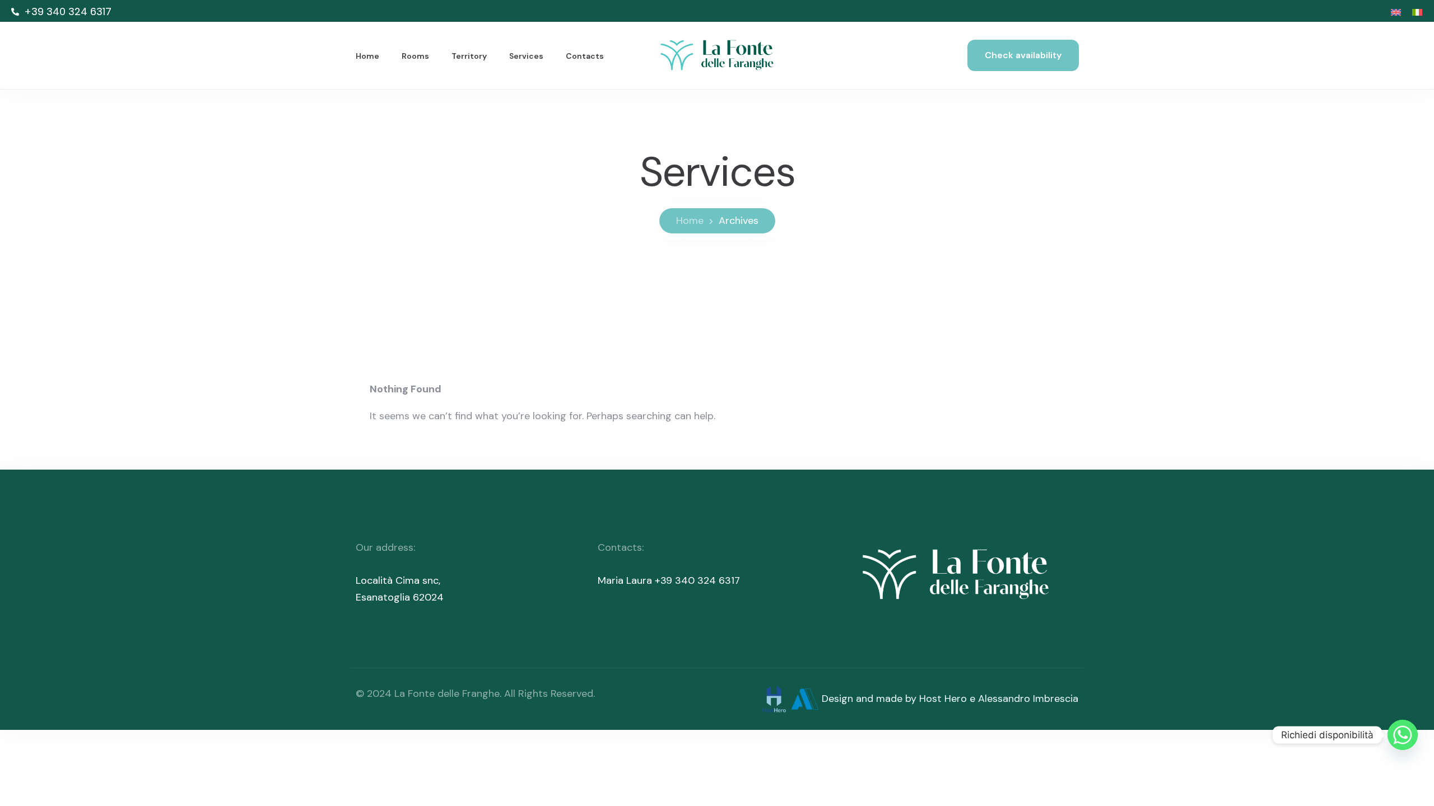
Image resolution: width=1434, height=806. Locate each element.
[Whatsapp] (1403, 735)
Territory (469, 56)
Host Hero (943, 698)
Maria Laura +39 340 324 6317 (669, 580)
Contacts (585, 56)
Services (526, 56)
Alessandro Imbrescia (1028, 698)
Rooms (415, 56)
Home (367, 56)
